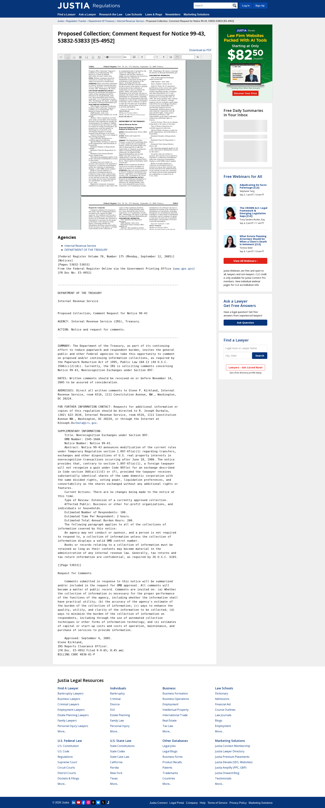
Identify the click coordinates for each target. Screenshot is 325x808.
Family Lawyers (67, 720)
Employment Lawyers (71, 710)
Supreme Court (67, 762)
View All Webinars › (245, 260)
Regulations (65, 757)
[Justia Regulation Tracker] (74, 6)
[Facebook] (83, 802)
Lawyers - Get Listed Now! (245, 367)
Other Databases (175, 741)
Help (202, 802)
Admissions (222, 699)
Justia (61, 21)
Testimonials (223, 778)
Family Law (117, 720)
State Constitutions (122, 746)
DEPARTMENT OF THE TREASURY (85, 250)
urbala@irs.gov (85, 423)
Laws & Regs (153, 14)
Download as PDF (200, 50)
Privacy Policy (238, 802)
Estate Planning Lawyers (73, 715)
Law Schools (133, 14)
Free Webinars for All (243, 176)
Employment (170, 704)
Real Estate (169, 720)
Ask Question (245, 322)
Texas (114, 778)
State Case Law (119, 757)
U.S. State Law (120, 741)
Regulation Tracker (76, 21)
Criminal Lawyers (68, 704)
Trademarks (170, 773)
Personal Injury (119, 726)
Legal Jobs (169, 746)
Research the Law (110, 14)
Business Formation (175, 693)
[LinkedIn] (74, 802)
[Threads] (93, 802)
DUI (112, 710)
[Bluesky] (98, 802)
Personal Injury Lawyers (73, 726)
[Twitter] (103, 802)
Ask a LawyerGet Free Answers (240, 303)
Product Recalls (172, 762)
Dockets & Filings (68, 778)
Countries (168, 778)
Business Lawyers (69, 699)
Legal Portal (176, 802)
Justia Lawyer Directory (229, 751)
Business (169, 688)
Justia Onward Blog (227, 773)
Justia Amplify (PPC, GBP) (230, 767)
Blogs (218, 720)
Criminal (115, 699)
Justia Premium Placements (232, 757)
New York (116, 773)
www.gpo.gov (184, 268)
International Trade (175, 715)
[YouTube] (79, 802)
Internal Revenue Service (130, 21)
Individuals (118, 688)
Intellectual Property (175, 710)
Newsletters (172, 14)
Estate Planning (120, 715)
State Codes (117, 751)
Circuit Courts (66, 767)
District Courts (67, 773)
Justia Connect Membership (232, 746)
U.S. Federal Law (70, 741)
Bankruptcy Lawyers (70, 693)
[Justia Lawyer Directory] (108, 802)
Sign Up (260, 5)
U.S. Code (63, 751)
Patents (167, 767)
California (116, 762)
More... (62, 731)
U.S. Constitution (68, 746)
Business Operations (175, 699)
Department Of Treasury (102, 21)
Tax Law (167, 726)
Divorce (115, 704)
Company (192, 802)
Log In (246, 5)
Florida (114, 767)
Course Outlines (225, 710)
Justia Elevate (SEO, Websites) (233, 762)
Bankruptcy (117, 693)
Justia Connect (158, 802)
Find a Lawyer (66, 14)
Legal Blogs (169, 751)
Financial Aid (223, 704)
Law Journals (223, 715)
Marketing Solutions (196, 14)
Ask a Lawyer (88, 14)
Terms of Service (218, 802)
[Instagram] (88, 802)
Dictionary (221, 693)
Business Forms (172, 757)
